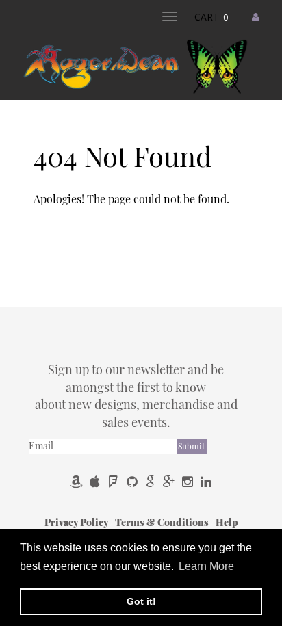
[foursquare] (114, 481)
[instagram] (188, 481)
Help (227, 522)
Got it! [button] (141, 601)
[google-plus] (170, 481)
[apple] (96, 481)
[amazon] (77, 481)
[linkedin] (206, 481)
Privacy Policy (77, 522)
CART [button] (211, 16)
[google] (151, 481)
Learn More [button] (206, 566)
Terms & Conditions (163, 522)
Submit (191, 446)
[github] (133, 481)
